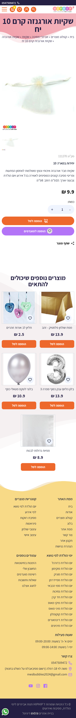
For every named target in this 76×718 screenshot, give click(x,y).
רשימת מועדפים (26, 574)
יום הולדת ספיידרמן (60, 580)
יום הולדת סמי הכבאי (60, 586)
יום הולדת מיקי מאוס (60, 603)
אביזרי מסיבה (40, 37)
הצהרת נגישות (63, 546)
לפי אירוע (30, 512)
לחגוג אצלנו (29, 586)
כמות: (71, 202)
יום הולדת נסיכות (62, 591)
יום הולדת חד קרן (62, 597)
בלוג (69, 523)
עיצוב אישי (30, 535)
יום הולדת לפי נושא (24, 506)
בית (72, 37)
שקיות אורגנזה (10, 37)
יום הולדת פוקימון (62, 568)
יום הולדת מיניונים (61, 626)
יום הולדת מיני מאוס (60, 608)
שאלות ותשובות (27, 580)
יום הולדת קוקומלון (61, 614)
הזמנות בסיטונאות (25, 563)
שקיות (25, 37)
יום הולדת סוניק (63, 574)
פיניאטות (31, 523)
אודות (69, 512)
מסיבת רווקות (28, 518)
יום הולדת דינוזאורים (60, 620)
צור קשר (67, 535)
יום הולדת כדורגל (62, 563)
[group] (38, 94)
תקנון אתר (66, 540)
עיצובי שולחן (29, 529)
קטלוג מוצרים (59, 37)
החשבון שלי (29, 568)
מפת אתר (66, 529)
